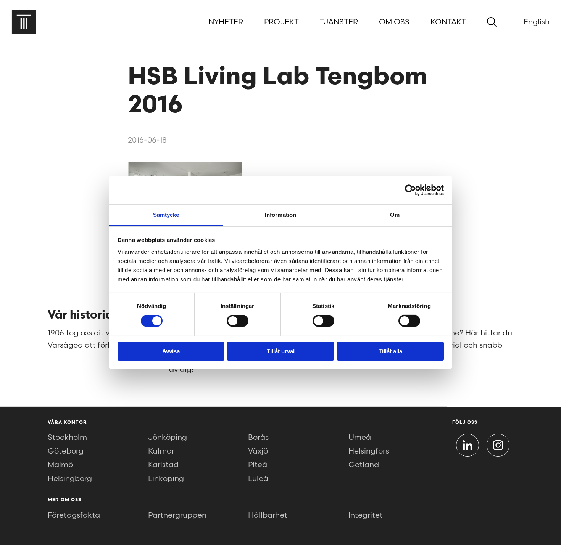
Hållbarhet (267, 515)
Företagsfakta (74, 515)
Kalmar (161, 451)
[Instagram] (498, 445)
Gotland (363, 465)
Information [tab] (280, 215)
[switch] (237, 321)
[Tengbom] (23, 22)
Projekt (281, 22)
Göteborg (66, 451)
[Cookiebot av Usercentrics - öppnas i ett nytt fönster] (410, 190)
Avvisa (171, 351)
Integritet (365, 515)
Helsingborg (70, 478)
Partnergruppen (177, 515)
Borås (258, 437)
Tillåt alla (390, 351)
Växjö (258, 451)
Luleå (258, 478)
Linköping (166, 478)
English (537, 22)
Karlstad (163, 465)
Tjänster (339, 22)
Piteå (257, 465)
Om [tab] (395, 215)
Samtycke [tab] (166, 215)
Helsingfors (368, 451)
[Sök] (492, 22)
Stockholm (67, 437)
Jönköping (167, 437)
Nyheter (225, 22)
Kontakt (448, 22)
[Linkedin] (467, 445)
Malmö (60, 465)
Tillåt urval (281, 351)
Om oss (394, 22)
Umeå (359, 437)
